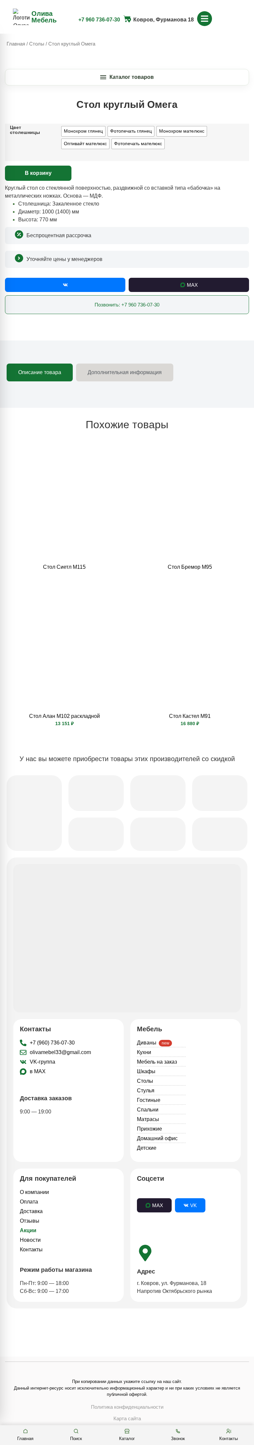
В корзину (38, 173)
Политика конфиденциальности (127, 1407)
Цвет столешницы (25, 130)
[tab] (40, 372)
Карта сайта (127, 1418)
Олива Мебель (44, 17)
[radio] (83, 131)
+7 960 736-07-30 (99, 19)
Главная (16, 44)
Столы (36, 44)
